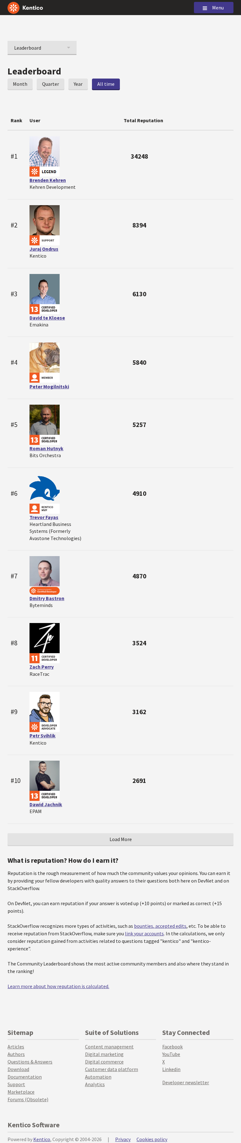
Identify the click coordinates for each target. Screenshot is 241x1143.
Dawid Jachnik (45, 804)
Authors (16, 1054)
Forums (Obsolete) (28, 1099)
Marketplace (21, 1092)
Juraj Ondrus (43, 249)
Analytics (95, 1084)
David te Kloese (47, 317)
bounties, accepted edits (160, 926)
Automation (98, 1077)
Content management (109, 1046)
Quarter (50, 84)
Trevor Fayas (43, 517)
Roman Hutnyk (46, 448)
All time (106, 84)
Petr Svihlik (42, 735)
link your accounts (144, 933)
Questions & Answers (30, 1061)
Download (18, 1069)
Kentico (41, 1139)
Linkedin (171, 1069)
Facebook (172, 1046)
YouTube (171, 1054)
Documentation (25, 1077)
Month (20, 84)
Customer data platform (111, 1069)
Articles (16, 1046)
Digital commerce (104, 1061)
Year (78, 84)
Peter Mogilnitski (49, 386)
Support (16, 1084)
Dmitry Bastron (46, 598)
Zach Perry (41, 667)
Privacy (123, 1139)
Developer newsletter (185, 1082)
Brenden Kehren (47, 180)
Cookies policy (152, 1139)
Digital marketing (104, 1054)
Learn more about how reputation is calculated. (58, 986)
